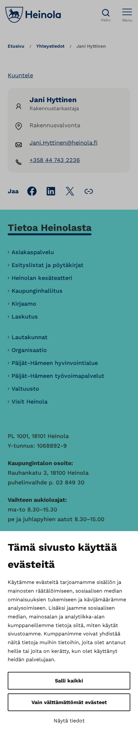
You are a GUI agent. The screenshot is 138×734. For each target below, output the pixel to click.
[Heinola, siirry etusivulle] (33, 15)
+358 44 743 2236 (55, 160)
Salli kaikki (69, 681)
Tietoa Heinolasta (49, 227)
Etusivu (16, 46)
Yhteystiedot (50, 46)
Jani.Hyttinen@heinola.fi (64, 142)
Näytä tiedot (69, 721)
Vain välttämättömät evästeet (69, 702)
